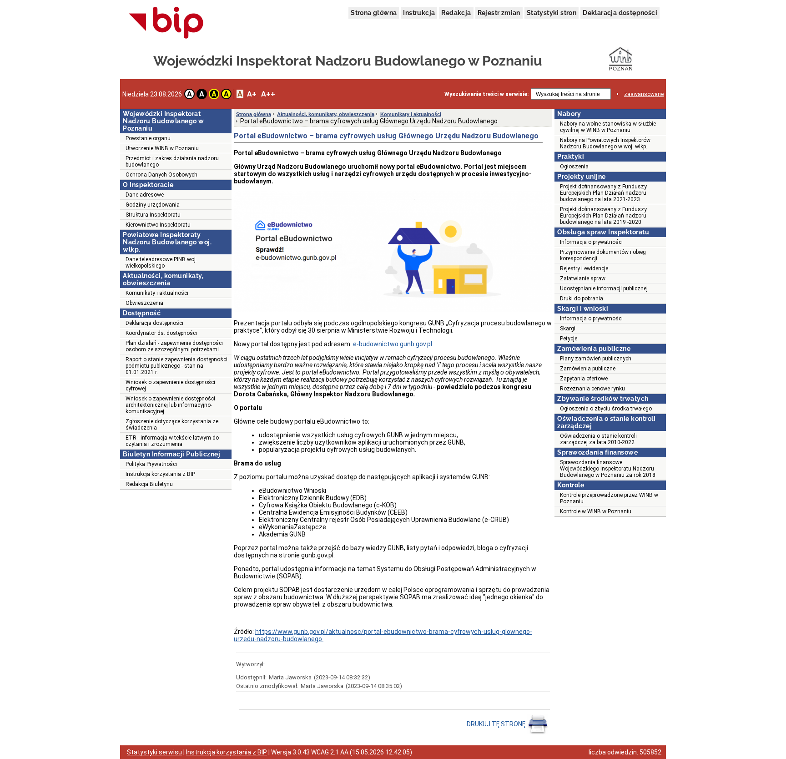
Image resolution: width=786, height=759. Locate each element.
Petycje (568, 338)
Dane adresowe (145, 195)
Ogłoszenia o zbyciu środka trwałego (606, 408)
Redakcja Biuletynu (149, 484)
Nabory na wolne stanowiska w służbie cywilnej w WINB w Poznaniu (608, 127)
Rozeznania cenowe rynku (592, 388)
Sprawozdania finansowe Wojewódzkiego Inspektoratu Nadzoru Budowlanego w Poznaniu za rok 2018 (607, 468)
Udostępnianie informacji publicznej (604, 288)
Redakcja (456, 12)
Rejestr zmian (499, 12)
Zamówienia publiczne (587, 368)
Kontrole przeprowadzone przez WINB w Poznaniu (609, 498)
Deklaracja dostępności (620, 12)
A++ (268, 94)
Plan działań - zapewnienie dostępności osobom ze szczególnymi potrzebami (174, 346)
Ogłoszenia (574, 166)
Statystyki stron (551, 12)
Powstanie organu (148, 138)
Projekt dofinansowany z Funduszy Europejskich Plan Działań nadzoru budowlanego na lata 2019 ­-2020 (603, 215)
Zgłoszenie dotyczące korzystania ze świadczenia (172, 424)
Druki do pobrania (581, 298)
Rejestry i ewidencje (584, 268)
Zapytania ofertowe (584, 378)
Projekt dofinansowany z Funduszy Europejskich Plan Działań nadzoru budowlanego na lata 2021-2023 (603, 192)
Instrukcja (419, 12)
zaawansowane (644, 94)
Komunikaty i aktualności (157, 293)
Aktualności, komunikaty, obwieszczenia (325, 114)
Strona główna (374, 12)
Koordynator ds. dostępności (161, 333)
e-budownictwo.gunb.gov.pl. (393, 344)
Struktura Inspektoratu (153, 215)
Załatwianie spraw (582, 278)
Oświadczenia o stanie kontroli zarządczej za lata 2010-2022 (598, 439)
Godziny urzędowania (153, 205)
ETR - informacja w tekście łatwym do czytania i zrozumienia (172, 441)
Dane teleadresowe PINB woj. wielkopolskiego (161, 262)
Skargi (567, 328)
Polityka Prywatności (151, 464)
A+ (252, 94)
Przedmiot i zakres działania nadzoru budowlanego (172, 161)
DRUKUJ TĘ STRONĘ (497, 724)
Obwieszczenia (144, 303)
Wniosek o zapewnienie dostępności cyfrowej (170, 385)
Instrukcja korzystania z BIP (160, 474)
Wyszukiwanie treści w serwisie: (486, 94)
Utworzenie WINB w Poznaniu (162, 148)
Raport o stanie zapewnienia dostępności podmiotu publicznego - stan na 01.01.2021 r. (176, 365)
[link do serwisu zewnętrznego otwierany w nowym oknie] (166, 23)
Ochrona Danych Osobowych (161, 175)
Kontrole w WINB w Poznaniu (595, 511)
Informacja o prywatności (591, 242)
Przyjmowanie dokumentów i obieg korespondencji (603, 255)
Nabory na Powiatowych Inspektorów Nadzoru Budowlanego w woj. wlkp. (605, 143)
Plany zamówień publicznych (595, 358)
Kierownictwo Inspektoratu (158, 225)
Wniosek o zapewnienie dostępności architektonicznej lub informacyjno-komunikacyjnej (170, 405)
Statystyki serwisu (154, 752)
